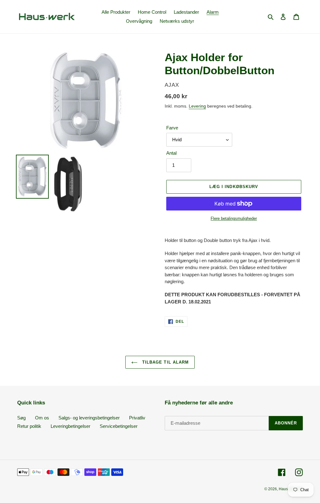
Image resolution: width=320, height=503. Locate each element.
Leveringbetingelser (70, 426)
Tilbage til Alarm (165, 362)
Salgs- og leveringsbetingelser (89, 417)
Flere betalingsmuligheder (234, 218)
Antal (171, 153)
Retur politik (29, 426)
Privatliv (137, 417)
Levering (197, 106)
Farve (172, 127)
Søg (21, 417)
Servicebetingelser (119, 426)
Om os (42, 417)
